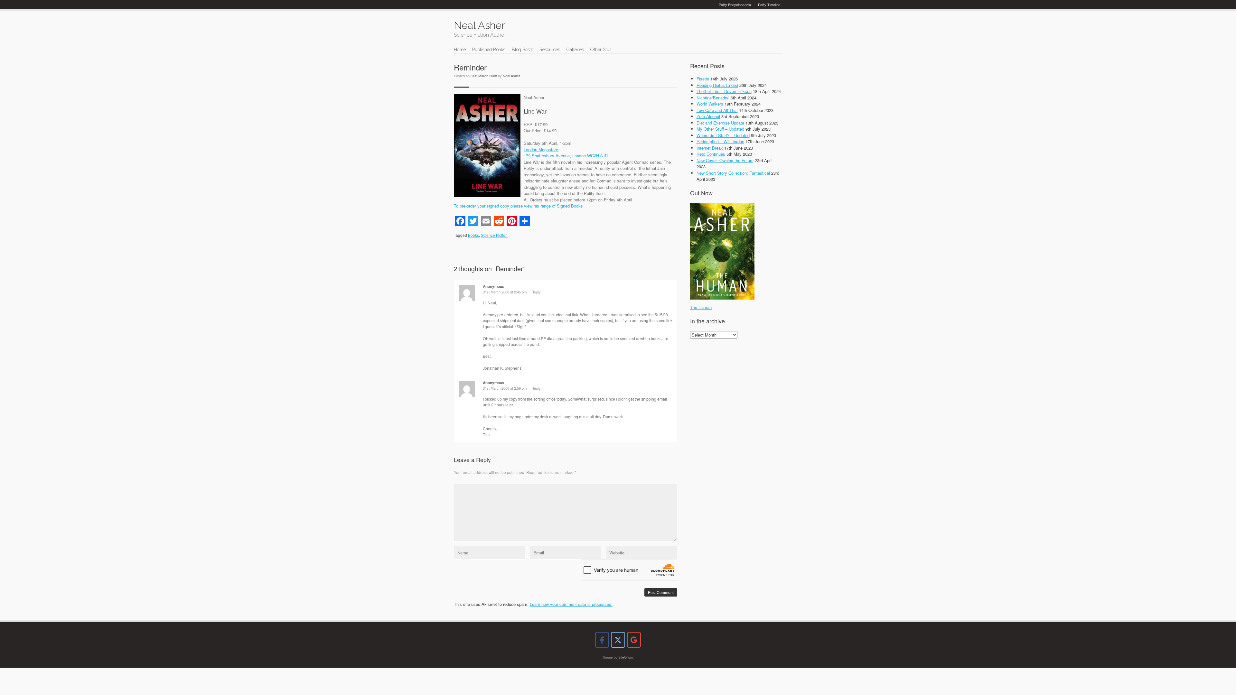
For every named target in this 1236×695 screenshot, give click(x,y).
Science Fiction (494, 235)
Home (460, 49)
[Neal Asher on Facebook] (602, 640)
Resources (549, 49)
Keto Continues (711, 154)
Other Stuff (601, 49)
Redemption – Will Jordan (720, 141)
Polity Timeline (769, 4)
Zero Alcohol (708, 116)
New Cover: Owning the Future (725, 160)
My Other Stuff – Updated (720, 129)
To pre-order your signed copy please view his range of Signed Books (518, 206)
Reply (536, 291)
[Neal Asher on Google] (634, 640)
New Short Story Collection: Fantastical (733, 173)
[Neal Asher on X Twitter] (618, 640)
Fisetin (703, 79)
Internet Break (710, 148)
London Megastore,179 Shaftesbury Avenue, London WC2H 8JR (566, 152)
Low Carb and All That (717, 110)
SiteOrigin (625, 657)
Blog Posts (522, 49)
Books (473, 235)
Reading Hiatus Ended (717, 85)
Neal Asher (511, 75)
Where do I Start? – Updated (723, 135)
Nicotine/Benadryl (713, 98)
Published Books (488, 49)
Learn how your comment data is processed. (571, 604)
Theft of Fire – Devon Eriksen (724, 91)
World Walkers (710, 104)
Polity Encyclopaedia (735, 4)
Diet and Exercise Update (720, 123)
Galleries (575, 49)
